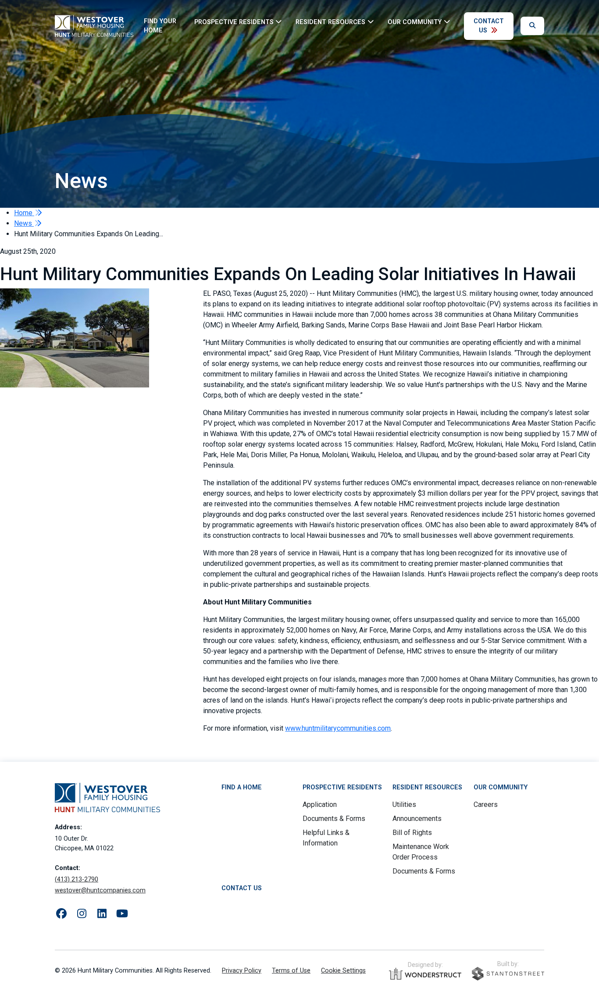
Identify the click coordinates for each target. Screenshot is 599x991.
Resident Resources (427, 787)
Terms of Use (291, 970)
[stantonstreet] (508, 973)
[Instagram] (81, 914)
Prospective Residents (342, 787)
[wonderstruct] (425, 974)
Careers (486, 804)
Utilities (404, 804)
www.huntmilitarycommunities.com (338, 728)
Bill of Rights (412, 832)
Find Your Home (160, 26)
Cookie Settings (343, 970)
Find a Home (241, 787)
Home (24, 213)
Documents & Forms (334, 818)
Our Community (501, 787)
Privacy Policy (241, 970)
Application (320, 804)
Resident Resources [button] (330, 21)
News (24, 223)
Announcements (417, 818)
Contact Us (489, 26)
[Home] (94, 26)
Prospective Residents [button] (234, 21)
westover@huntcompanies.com (100, 890)
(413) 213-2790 (76, 879)
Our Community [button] (415, 21)
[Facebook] (61, 914)
